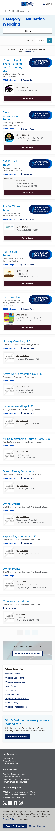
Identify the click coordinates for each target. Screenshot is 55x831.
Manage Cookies (37, 826)
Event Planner (11, 686)
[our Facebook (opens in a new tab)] (15, 804)
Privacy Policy (9, 819)
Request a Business (17, 736)
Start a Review (9, 761)
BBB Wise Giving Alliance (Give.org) (19, 794)
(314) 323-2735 (22, 421)
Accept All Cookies (15, 826)
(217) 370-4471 (22, 271)
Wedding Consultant (14, 677)
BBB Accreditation (11, 776)
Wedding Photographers (16, 706)
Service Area (28, 80)
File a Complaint (10, 763)
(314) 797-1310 (22, 486)
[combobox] (43, 40)
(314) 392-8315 (22, 87)
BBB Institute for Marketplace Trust (19, 792)
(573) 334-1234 (22, 315)
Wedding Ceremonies (15, 681)
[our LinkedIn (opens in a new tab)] (10, 804)
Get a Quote (27, 98)
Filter (26, 30)
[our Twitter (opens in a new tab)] (5, 804)
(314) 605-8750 (22, 387)
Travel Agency (11, 702)
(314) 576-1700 (22, 180)
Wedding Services (13, 673)
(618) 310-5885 (22, 551)
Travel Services (12, 694)
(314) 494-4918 (22, 614)
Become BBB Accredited (27, 653)
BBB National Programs (13, 797)
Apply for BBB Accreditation (16, 779)
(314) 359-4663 (22, 356)
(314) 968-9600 (22, 135)
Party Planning (11, 690)
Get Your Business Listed (14, 774)
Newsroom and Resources (15, 781)
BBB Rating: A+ (10, 510)
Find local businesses (19, 11)
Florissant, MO (30, 51)
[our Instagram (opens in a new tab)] (21, 804)
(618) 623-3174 (22, 227)
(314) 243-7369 (22, 452)
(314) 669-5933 (22, 517)
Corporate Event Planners (17, 698)
